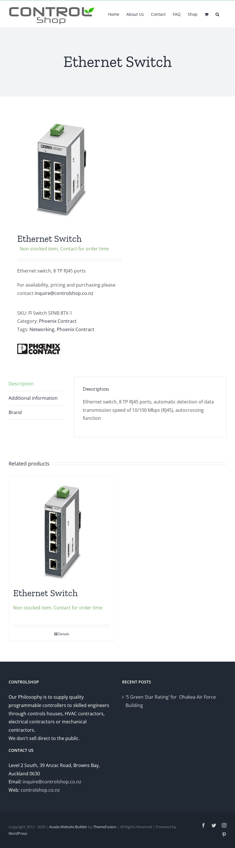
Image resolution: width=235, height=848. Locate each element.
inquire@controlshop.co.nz (64, 293)
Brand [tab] (15, 412)
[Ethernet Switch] (61, 529)
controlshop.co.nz (40, 790)
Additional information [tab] (33, 398)
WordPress (18, 833)
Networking (42, 329)
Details (63, 633)
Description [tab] (21, 383)
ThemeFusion (104, 826)
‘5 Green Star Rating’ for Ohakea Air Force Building (171, 701)
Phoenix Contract (58, 321)
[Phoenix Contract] (38, 349)
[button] (217, 13)
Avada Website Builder (68, 826)
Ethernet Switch (45, 593)
